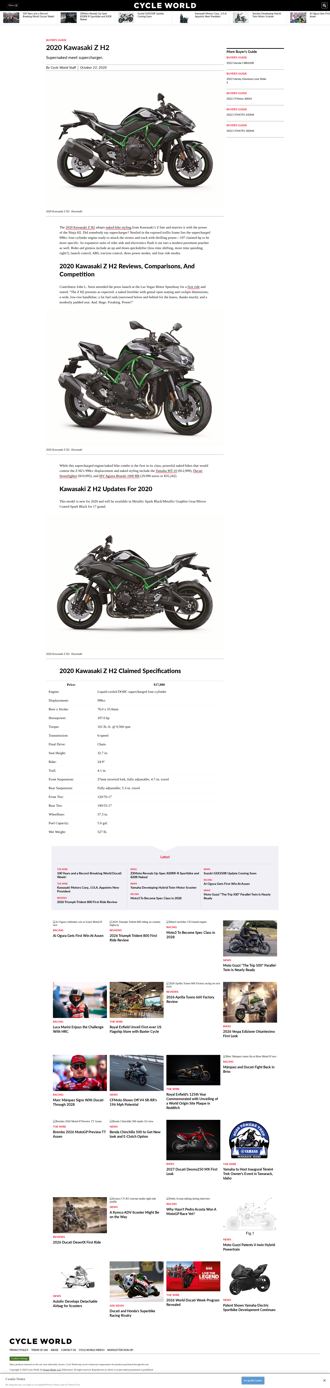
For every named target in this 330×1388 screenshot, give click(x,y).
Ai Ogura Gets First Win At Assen (227, 884)
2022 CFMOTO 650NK (240, 114)
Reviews (62, 898)
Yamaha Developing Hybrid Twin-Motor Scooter (163, 887)
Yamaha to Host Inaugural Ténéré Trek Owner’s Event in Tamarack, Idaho (248, 1174)
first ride (194, 287)
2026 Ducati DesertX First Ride (77, 1242)
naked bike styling (118, 227)
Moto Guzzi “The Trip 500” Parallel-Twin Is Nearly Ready (237, 896)
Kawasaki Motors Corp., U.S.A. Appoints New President (88, 889)
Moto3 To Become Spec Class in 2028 (156, 898)
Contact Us (68, 1350)
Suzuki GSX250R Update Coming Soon (230, 873)
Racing (134, 894)
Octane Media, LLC (52, 1369)
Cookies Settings (19, 1358)
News (133, 884)
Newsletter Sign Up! (120, 1350)
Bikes (133, 869)
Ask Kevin (117, 1305)
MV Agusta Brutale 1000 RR (119, 476)
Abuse (54, 1350)
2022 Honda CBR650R (240, 63)
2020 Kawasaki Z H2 (80, 227)
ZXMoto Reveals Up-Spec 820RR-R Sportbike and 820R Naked (164, 875)
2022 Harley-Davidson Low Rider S (246, 81)
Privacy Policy (19, 1350)
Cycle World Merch (91, 1350)
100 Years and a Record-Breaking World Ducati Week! (89, 875)
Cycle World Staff (63, 67)
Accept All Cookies (253, 1380)
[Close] (324, 1380)
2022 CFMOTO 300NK (240, 131)
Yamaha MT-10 (166, 471)
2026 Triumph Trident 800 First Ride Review (87, 902)
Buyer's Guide (56, 40)
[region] (165, 1380)
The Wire (62, 869)
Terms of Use (39, 1350)
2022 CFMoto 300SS (239, 98)
